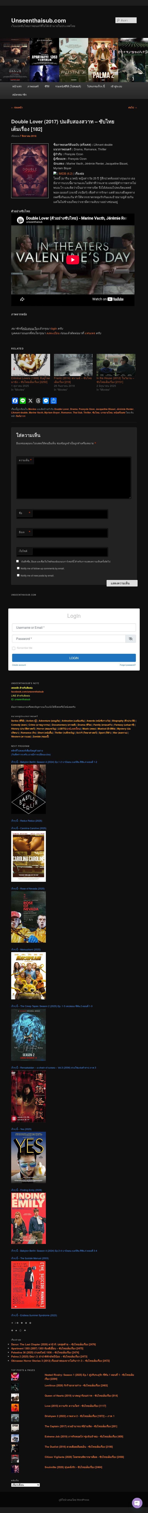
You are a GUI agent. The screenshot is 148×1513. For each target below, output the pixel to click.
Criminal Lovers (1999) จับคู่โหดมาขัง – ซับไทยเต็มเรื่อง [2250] (30, 380)
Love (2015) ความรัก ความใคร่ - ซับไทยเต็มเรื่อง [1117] (75, 1406)
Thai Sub (77, 412)
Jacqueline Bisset (105, 409)
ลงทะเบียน (52, 333)
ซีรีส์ (47, 86)
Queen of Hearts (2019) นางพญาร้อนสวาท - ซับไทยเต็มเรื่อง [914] (81, 1395)
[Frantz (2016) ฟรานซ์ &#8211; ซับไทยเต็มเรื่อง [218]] (73, 365)
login (54, 328)
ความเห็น (25, 460)
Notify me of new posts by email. (37, 575)
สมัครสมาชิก (19, 94)
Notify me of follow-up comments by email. (43, 568)
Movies (32, 409)
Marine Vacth (36, 412)
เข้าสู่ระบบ (116, 86)
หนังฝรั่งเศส (119, 412)
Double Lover (61, 409)
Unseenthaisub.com (38, 20)
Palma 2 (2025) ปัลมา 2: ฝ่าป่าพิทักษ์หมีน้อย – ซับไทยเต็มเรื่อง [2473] (49, 1356)
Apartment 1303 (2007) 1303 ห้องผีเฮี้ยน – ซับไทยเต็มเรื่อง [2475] (47, 1348)
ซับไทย (95, 412)
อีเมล (24, 532)
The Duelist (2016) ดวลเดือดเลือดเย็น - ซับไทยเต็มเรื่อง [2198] (79, 1446)
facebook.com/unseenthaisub (27, 691)
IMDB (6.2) (66, 173)
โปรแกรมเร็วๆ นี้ (96, 86)
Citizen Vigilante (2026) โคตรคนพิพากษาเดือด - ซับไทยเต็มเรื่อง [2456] (84, 1457)
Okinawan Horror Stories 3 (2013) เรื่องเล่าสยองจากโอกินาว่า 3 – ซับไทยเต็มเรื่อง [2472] (60, 1360)
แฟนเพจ (89, 333)
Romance (66, 412)
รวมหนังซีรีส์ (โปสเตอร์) (68, 86)
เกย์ (69, 728)
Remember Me (24, 647)
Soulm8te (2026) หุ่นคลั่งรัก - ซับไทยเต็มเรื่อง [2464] (73, 1467)
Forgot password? (128, 664)
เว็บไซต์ (23, 551)
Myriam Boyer (52, 412)
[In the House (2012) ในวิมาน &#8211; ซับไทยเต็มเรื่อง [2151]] (116, 365)
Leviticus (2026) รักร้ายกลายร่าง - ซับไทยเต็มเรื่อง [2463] (76, 1385)
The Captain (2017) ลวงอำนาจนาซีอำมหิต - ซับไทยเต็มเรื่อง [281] (81, 1426)
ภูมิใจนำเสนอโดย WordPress (74, 1499)
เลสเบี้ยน (75, 728)
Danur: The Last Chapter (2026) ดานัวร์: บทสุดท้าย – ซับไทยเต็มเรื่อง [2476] (53, 1344)
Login (74, 658)
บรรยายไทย (107, 412)
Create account (19, 664)
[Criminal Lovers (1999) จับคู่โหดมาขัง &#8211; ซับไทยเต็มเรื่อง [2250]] (30, 365)
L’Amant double (19, 412)
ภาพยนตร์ (33, 86)
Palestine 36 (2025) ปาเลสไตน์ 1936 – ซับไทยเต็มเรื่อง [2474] (45, 1352)
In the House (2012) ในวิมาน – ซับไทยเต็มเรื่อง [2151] (115, 380)
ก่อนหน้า (17, 107)
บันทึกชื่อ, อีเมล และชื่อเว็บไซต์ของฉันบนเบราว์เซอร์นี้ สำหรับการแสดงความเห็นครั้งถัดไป (65, 561)
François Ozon (87, 409)
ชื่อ (24, 513)
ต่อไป (132, 107)
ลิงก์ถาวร (20, 416)
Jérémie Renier (125, 409)
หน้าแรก (17, 86)
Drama (74, 409)
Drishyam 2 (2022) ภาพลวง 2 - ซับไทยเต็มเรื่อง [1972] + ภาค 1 (79, 1416)
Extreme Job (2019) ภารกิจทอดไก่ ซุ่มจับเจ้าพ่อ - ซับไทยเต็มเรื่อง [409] (84, 1436)
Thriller (87, 412)
